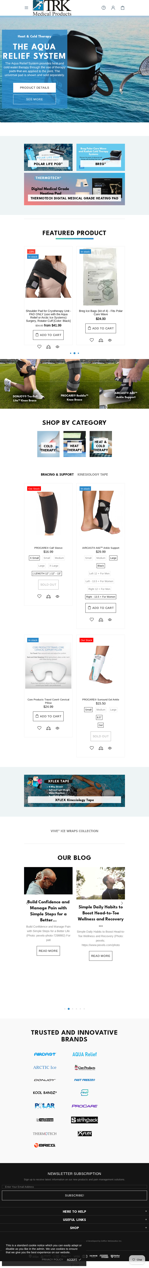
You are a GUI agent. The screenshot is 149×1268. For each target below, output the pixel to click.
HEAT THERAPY (74, 448)
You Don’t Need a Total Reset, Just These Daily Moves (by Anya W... (48, 953)
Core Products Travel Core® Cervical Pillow (48, 701)
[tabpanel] (74, 69)
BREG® (100, 164)
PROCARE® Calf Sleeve (48, 547)
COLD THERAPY (48, 448)
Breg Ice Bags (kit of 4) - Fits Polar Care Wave (101, 312)
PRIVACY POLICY (52, 1259)
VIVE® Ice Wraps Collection (74, 830)
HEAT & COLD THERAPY (100, 446)
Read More (48, 990)
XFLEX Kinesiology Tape (74, 800)
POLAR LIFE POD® (48, 164)
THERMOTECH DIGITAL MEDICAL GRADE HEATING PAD (75, 198)
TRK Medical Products (52, 8)
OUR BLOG (74, 856)
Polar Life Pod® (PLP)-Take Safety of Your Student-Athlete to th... (100, 941)
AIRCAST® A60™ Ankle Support (100, 547)
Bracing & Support (57, 474)
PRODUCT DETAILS (34, 87)
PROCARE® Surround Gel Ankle (100, 699)
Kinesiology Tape (93, 474)
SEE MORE (34, 99)
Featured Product (74, 232)
